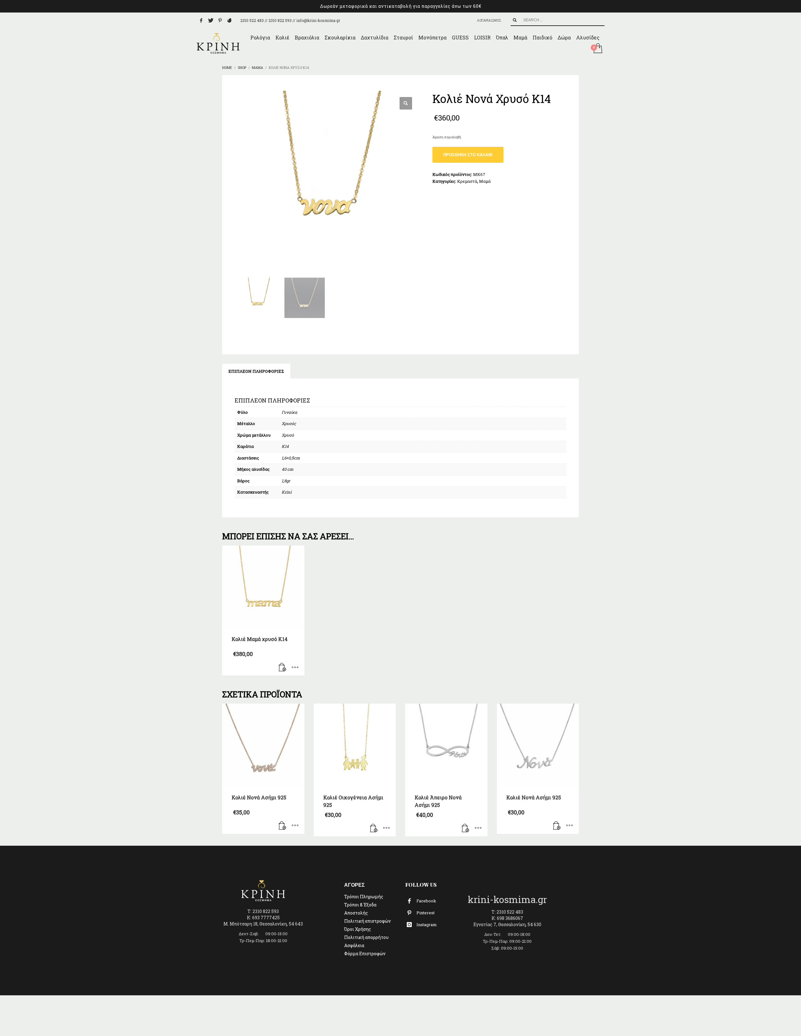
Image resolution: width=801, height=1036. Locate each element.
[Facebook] (201, 20)
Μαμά (485, 181)
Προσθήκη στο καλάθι (467, 154)
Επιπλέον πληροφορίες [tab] (256, 371)
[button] (406, 103)
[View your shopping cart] (597, 49)
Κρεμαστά (467, 181)
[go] (515, 20)
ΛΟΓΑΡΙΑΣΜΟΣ (489, 20)
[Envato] (229, 20)
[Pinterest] (220, 20)
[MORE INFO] (295, 667)
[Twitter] (210, 20)
